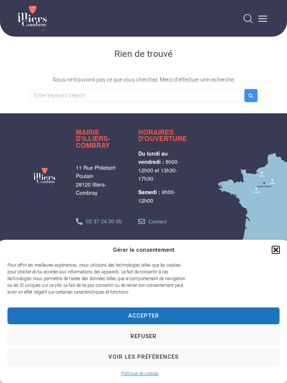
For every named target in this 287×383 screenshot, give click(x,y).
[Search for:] (135, 95)
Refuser (143, 336)
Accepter (143, 315)
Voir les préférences (143, 356)
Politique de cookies (140, 373)
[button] (276, 250)
